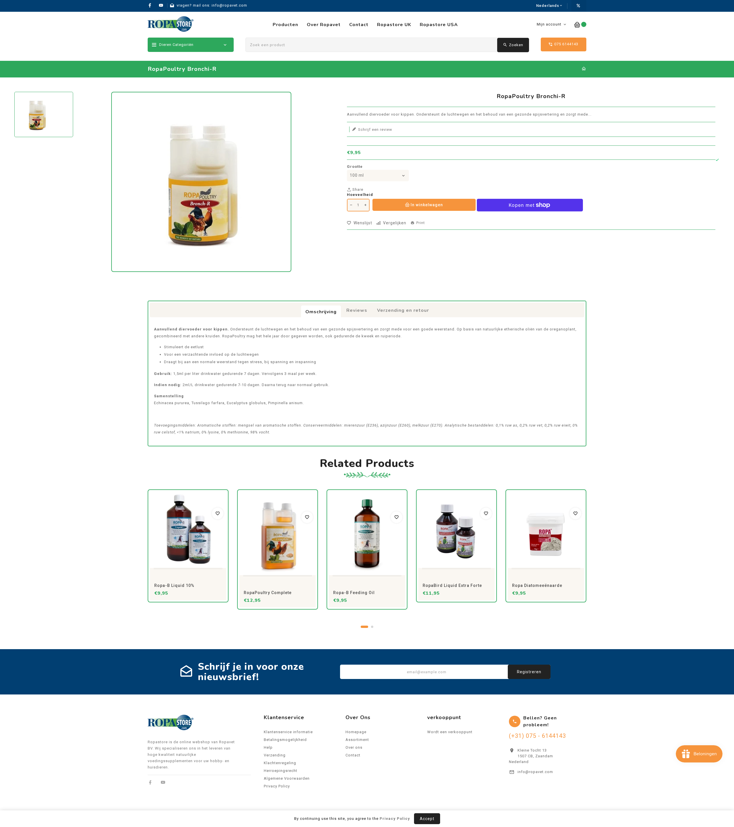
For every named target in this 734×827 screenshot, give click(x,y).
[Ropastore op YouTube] (163, 782)
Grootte (355, 166)
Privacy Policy (277, 786)
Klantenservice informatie (288, 732)
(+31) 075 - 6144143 (537, 735)
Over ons (353, 747)
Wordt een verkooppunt (450, 732)
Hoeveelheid (360, 194)
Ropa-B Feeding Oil (354, 592)
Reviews (356, 310)
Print (420, 223)
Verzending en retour (403, 310)
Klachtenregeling (280, 763)
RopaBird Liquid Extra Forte (452, 585)
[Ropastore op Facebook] (150, 782)
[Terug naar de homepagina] (583, 69)
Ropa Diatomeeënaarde (537, 585)
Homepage (355, 732)
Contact (352, 755)
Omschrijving (321, 312)
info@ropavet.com (535, 772)
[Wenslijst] (217, 513)
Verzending (275, 755)
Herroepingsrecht (280, 770)
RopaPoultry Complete (268, 592)
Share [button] (357, 189)
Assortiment (357, 740)
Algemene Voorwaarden (287, 778)
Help (268, 747)
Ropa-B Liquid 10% (174, 585)
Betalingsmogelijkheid (285, 740)
